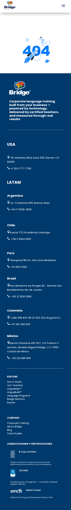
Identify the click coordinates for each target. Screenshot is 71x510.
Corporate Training (18, 423)
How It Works (14, 381)
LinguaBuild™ (14, 392)
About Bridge (14, 426)
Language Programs (18, 395)
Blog (9, 430)
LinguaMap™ (14, 388)
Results (11, 402)
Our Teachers (15, 385)
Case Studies (14, 433)
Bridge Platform (16, 399)
